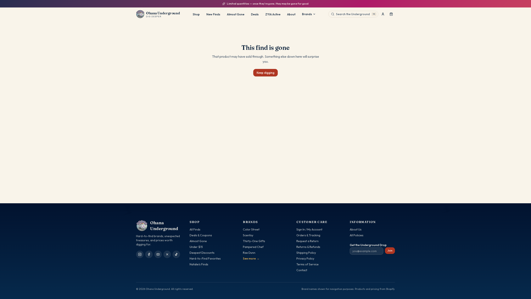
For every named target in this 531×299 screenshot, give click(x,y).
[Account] (383, 14)
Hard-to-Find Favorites (205, 258)
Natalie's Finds (199, 264)
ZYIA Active (272, 14)
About (291, 14)
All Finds (195, 229)
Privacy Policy (305, 258)
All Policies (356, 235)
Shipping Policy (306, 253)
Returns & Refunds (308, 247)
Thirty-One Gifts (254, 241)
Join (389, 250)
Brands (307, 14)
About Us (356, 229)
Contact (301, 270)
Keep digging (265, 73)
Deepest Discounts (202, 253)
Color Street (251, 229)
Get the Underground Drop (368, 245)
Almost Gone (235, 14)
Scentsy (248, 235)
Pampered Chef (253, 247)
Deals (255, 14)
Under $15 (196, 247)
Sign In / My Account (309, 229)
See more (251, 258)
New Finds (213, 14)
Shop (196, 14)
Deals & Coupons (201, 235)
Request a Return (307, 241)
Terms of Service (307, 264)
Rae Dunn (249, 253)
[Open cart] (391, 14)
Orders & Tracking (308, 235)
